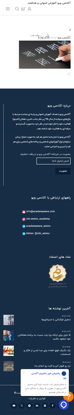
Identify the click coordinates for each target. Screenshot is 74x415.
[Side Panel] (7, 8)
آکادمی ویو (64, 37)
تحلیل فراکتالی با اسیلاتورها (56, 319)
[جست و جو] (17, 8)
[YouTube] (14, 406)
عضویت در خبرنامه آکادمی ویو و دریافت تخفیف (45, 154)
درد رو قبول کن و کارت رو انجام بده (52, 366)
